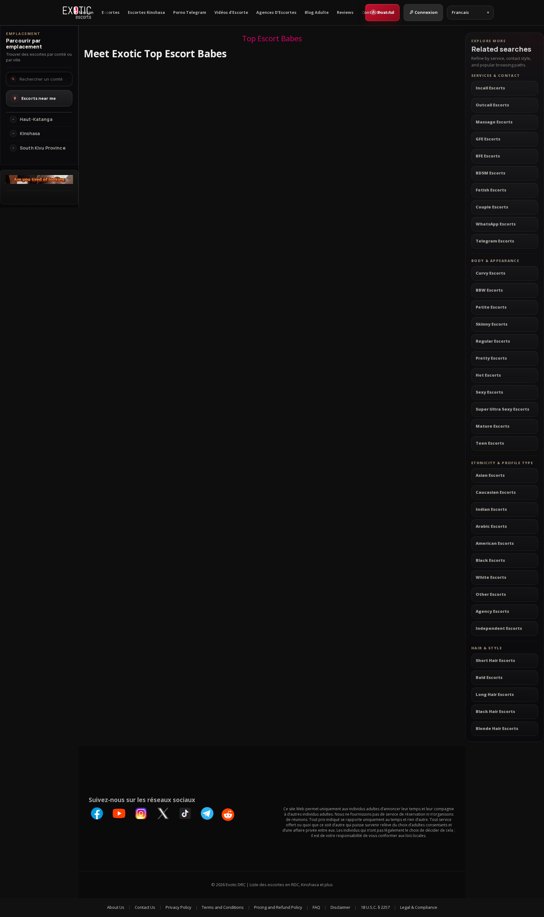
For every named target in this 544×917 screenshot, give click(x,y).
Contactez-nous (378, 12)
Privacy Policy (178, 907)
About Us (115, 907)
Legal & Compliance (418, 907)
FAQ (316, 907)
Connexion (426, 12)
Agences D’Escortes (276, 12)
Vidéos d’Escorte (231, 12)
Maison (86, 12)
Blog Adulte (317, 12)
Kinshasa (30, 133)
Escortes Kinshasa (146, 12)
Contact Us (145, 907)
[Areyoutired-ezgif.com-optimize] (39, 182)
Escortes (111, 12)
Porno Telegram (189, 12)
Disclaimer (340, 907)
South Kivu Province (42, 148)
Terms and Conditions (223, 907)
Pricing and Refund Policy (278, 907)
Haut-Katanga (36, 119)
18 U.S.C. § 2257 (375, 907)
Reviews (345, 12)
